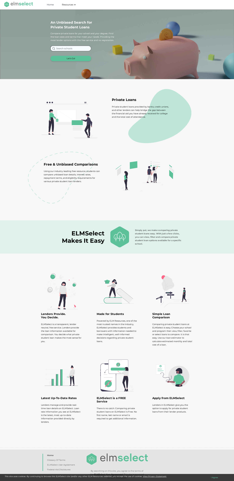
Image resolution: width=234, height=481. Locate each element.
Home (50, 4)
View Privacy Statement (155, 476)
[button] (71, 58)
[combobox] (71, 48)
